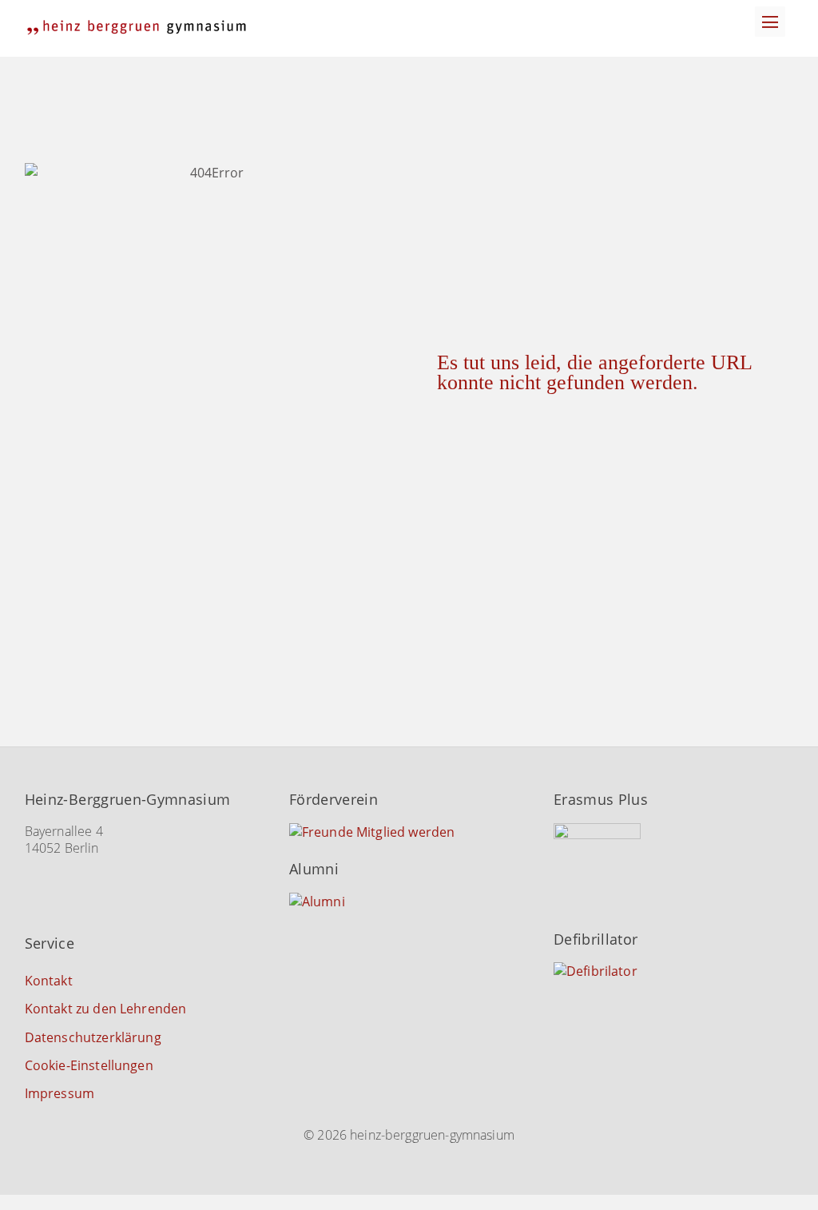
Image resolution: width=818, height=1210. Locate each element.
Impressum (59, 1093)
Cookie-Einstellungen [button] (89, 1065)
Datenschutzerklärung (93, 1037)
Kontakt (49, 980)
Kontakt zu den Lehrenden (106, 1008)
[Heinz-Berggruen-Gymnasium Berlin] (136, 27)
